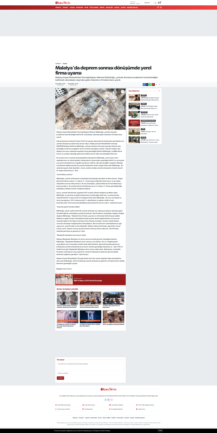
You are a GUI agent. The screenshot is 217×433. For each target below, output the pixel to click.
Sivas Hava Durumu (90, 405)
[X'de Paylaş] (146, 84)
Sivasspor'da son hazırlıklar (148, 133)
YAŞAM (72, 7)
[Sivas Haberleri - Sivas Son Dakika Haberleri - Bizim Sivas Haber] (62, 2)
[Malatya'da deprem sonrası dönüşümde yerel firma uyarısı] (90, 109)
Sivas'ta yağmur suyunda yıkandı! (113, 324)
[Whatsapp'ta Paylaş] (150, 84)
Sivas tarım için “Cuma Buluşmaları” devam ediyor (150, 141)
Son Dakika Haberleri (116, 409)
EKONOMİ (79, 7)
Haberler (58, 63)
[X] (108, 399)
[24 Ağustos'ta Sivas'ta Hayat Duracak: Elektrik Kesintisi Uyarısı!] (67, 316)
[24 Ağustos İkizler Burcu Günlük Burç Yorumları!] (90, 316)
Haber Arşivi (141, 409)
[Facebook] (105, 399)
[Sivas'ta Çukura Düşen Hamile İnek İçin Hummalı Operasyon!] (90, 298)
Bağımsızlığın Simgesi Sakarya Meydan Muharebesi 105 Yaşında (150, 99)
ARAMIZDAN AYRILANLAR (148, 120)
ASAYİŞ (123, 7)
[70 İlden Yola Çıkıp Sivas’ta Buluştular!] (113, 298)
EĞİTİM (143, 137)
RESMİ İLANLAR (132, 7)
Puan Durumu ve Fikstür (63, 409)
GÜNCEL (58, 7)
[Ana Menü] (160, 7)
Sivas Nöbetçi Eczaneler (64, 405)
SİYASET (65, 7)
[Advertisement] (108, 23)
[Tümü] (159, 91)
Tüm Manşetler (88, 409)
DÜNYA (102, 7)
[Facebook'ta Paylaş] (144, 84)
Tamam (160, 430)
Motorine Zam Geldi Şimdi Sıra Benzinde (149, 116)
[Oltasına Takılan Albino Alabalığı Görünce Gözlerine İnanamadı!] (67, 298)
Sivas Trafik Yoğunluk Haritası (146, 405)
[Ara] (158, 7)
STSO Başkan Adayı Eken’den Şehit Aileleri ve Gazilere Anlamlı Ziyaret (149, 107)
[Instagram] (111, 399)
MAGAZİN (109, 7)
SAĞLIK (116, 7)
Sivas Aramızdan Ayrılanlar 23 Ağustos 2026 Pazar (149, 124)
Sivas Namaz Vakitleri (117, 405)
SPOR (86, 7)
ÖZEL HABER (94, 7)
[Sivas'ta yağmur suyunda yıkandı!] (113, 316)
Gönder (60, 378)
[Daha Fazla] (153, 84)
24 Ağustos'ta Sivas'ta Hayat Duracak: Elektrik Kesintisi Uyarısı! (66, 326)
